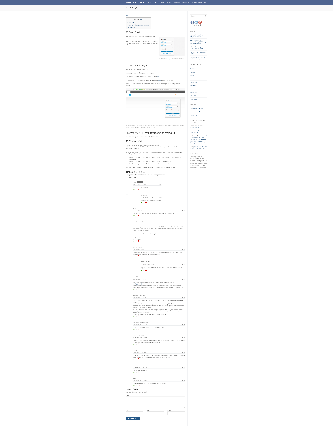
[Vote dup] (134, 189)
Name (127, 410)
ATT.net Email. (130, 22)
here (159, 80)
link (158, 76)
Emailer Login (135, 2)
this (147, 73)
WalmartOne (193, 92)
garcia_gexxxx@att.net (139, 284)
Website (169, 410)
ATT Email (192, 68)
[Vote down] (138, 189)
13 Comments (129, 16)
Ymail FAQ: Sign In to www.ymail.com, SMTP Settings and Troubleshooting (198, 41)
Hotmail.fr (192, 79)
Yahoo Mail (193, 96)
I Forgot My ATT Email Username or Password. (138, 25)
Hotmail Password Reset (196, 112)
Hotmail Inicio (193, 82)
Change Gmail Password (196, 108)
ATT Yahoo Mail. (131, 27)
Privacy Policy (193, 99)
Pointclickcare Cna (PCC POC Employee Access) (197, 58)
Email (148, 410)
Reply (160, 184)
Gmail (191, 89)
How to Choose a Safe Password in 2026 (198, 53)
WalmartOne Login (195, 127)
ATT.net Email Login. (132, 24)
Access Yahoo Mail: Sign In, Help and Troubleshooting (198, 147)
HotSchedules (193, 85)
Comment (128, 395)
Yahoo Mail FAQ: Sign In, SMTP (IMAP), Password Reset (198, 48)
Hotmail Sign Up (194, 115)
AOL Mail (192, 72)
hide (141, 19)
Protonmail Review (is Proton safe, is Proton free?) (197, 36)
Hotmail (192, 75)
